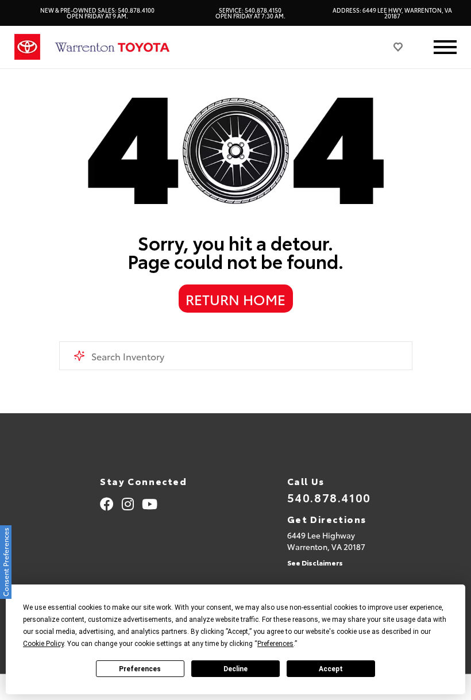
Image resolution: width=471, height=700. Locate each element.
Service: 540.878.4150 (250, 13)
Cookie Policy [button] (43, 644)
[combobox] (235, 355)
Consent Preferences (5, 562)
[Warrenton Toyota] (112, 47)
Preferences (140, 669)
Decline (235, 669)
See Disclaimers (315, 562)
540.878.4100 (329, 497)
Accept (331, 669)
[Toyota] (27, 47)
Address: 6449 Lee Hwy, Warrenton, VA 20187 (392, 13)
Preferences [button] (275, 644)
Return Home (235, 299)
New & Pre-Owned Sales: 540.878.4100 (97, 13)
